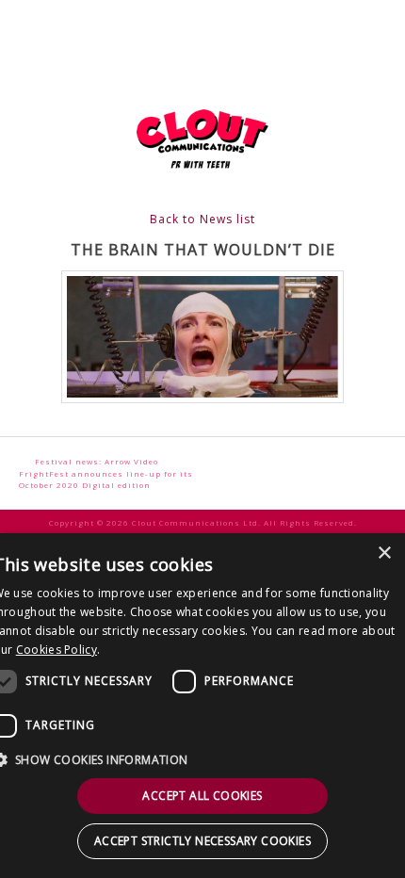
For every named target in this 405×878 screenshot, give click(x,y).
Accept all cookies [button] (202, 796)
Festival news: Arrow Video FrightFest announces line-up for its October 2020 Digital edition (106, 473)
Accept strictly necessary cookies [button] (202, 841)
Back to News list (202, 219)
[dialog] (202, 705)
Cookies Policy (56, 650)
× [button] (384, 553)
